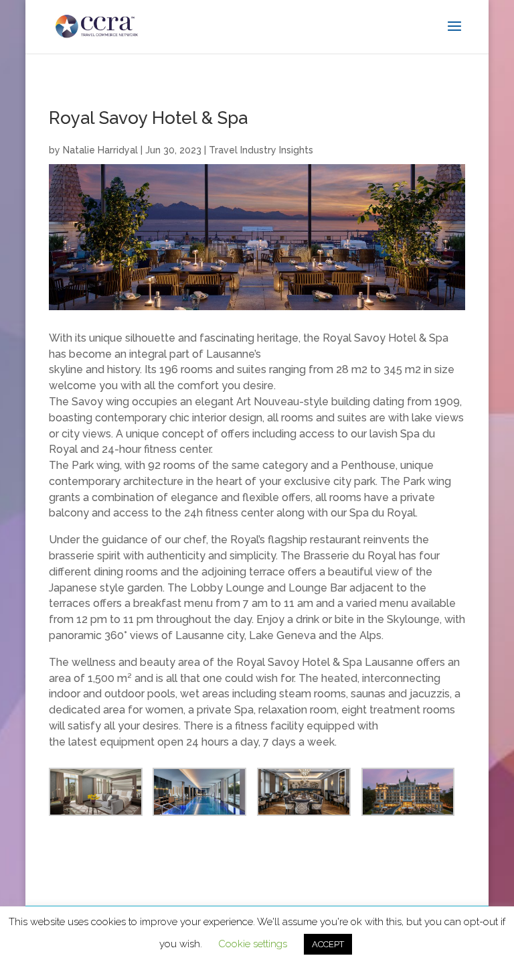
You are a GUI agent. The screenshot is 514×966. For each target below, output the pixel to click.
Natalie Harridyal (100, 150)
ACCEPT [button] (328, 944)
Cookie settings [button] (252, 944)
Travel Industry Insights (261, 150)
